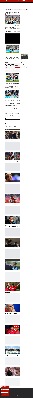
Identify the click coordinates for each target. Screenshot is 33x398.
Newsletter (19, 25)
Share (5, 25)
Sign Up (5, 392)
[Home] (4, 2)
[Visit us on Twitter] (19, 0)
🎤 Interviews (26, 9)
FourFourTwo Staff (8, 14)
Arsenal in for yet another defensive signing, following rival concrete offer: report (24, 57)
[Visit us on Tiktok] (22, 0)
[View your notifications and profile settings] (27, 0)
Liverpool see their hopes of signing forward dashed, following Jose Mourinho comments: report (24, 65)
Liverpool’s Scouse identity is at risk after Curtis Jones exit (25, 62)
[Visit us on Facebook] (18, 0)
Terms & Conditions (4, 394)
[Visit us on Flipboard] (21, 0)
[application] (12, 38)
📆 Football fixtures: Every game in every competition (12, 9)
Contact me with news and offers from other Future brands (5, 390)
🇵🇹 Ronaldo (20, 9)
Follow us (16, 25)
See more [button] (12, 111)
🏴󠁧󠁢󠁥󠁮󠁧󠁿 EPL (23, 9)
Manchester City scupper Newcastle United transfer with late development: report (25, 67)
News (5, 14)
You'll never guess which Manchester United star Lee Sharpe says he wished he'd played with (24, 60)
